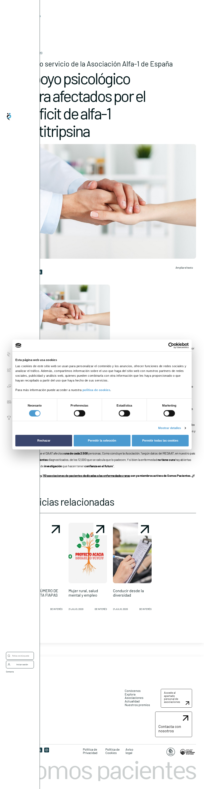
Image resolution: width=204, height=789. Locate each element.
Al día (27, 21)
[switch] (79, 413)
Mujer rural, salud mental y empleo (83, 592)
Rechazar (43, 440)
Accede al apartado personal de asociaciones (172, 697)
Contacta (10, 671)
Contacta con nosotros (169, 728)
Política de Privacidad (90, 751)
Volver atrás (33, 15)
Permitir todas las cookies (160, 440)
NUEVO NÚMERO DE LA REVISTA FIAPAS (41, 592)
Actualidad (132, 701)
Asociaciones (134, 697)
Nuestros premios (137, 705)
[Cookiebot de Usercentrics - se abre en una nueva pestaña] (171, 345)
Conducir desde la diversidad (128, 592)
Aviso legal (129, 751)
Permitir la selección (102, 440)
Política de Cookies (112, 751)
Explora (130, 694)
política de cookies (96, 390)
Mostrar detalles (169, 428)
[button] (43, 568)
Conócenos (133, 690)
